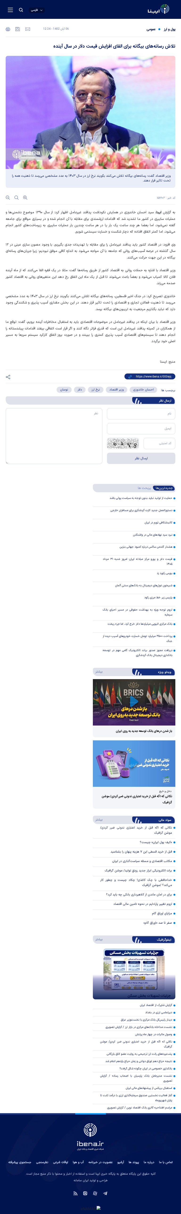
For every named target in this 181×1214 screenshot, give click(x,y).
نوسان (64, 389)
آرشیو (120, 1162)
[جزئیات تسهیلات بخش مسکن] (134, 973)
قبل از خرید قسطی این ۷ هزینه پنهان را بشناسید (141, 851)
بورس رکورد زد (164, 573)
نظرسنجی (42, 1162)
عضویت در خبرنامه (100, 1162)
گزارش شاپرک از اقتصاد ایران (156, 1005)
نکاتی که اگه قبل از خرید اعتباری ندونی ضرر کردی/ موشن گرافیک (136, 1044)
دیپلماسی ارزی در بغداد (158, 1012)
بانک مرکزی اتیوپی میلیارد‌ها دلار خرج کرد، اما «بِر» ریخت (140, 624)
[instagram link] (85, 1193)
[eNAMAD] (90, 1209)
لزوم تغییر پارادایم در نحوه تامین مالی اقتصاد (142, 904)
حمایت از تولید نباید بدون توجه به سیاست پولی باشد (141, 498)
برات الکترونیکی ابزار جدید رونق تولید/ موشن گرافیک (138, 870)
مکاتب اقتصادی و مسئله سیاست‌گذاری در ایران (142, 861)
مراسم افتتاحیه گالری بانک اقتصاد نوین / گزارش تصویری (139, 1108)
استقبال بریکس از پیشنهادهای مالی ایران (149, 1088)
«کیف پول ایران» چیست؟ (156, 842)
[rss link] (76, 1193)
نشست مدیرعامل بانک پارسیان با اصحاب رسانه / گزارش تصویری (136, 1078)
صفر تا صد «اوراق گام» (158, 923)
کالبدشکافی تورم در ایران (158, 523)
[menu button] (10, 10)
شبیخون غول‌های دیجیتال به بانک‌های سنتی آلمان (143, 585)
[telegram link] (105, 1193)
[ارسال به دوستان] (27, 28)
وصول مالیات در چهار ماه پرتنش (153, 1034)
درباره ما (149, 1162)
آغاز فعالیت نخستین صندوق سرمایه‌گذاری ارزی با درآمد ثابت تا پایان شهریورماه (136, 1098)
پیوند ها (134, 1162)
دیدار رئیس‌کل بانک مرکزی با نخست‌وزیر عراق (146, 1020)
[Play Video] (134, 702)
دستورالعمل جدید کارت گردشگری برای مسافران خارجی (141, 510)
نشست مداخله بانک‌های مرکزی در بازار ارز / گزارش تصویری (139, 1027)
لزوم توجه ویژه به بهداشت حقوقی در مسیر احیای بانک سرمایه (137, 612)
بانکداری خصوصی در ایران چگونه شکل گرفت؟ (145, 1068)
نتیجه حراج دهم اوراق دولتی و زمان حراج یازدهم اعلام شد (138, 1061)
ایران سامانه (81, 1180)
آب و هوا (78, 1162)
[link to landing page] (147, 9)
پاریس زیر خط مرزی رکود (158, 597)
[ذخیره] (17, 28)
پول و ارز (169, 29)
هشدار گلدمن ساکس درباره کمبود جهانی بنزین (146, 547)
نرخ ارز (95, 389)
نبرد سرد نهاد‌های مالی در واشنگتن (152, 535)
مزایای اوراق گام (162, 913)
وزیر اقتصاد (116, 389)
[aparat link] (95, 1193)
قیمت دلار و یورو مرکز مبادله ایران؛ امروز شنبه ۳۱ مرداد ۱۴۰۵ (137, 561)
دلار (80, 389)
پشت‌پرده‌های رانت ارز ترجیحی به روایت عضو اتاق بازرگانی (139, 1054)
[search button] (21, 10)
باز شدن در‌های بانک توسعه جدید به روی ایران (144, 731)
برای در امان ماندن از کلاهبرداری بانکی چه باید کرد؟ (139, 894)
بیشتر (98, 671)
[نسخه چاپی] (8, 28)
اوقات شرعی (60, 1162)
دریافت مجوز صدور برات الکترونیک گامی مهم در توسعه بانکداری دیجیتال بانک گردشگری (137, 652)
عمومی (151, 29)
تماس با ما (166, 1162)
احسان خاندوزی (143, 389)
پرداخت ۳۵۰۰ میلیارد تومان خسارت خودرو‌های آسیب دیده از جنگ (137, 638)
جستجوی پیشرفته (19, 1162)
